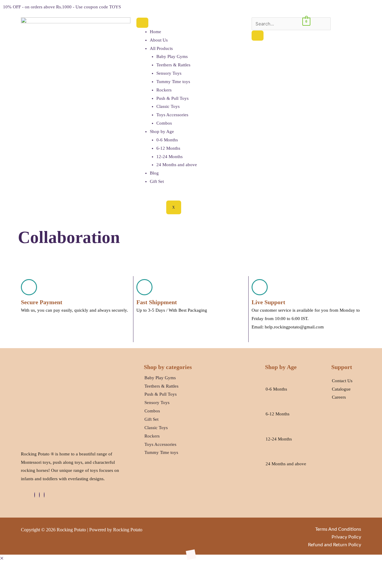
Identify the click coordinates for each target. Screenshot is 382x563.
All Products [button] (161, 48)
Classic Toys (168, 106)
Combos (164, 123)
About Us (159, 40)
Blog (154, 173)
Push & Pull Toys (172, 98)
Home (155, 31)
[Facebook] (34, 495)
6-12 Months (168, 148)
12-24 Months (169, 156)
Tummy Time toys (173, 81)
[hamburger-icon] (142, 23)
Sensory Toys (168, 73)
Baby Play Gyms (172, 56)
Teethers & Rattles (173, 64)
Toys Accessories (172, 114)
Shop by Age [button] (162, 131)
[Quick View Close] (2, 558)
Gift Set (157, 181)
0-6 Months (167, 139)
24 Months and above (176, 164)
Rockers (164, 90)
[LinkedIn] (39, 495)
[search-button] (258, 35)
